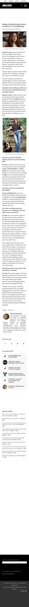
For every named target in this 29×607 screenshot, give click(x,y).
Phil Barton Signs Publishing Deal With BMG (12, 455)
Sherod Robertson (16, 29)
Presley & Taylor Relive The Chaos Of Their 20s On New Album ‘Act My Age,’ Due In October (14, 447)
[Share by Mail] (24, 343)
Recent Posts (11, 310)
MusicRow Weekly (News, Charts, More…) (11, 418)
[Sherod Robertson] (6, 319)
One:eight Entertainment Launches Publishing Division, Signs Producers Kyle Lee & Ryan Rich (14, 423)
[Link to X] (23, 592)
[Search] (21, 5)
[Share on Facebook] (5, 343)
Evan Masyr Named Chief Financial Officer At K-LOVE (13, 433)
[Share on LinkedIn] (18, 343)
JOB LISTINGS (23, 1)
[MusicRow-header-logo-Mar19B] (12, 5)
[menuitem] (5, 1)
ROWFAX (17, 1)
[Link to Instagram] (26, 592)
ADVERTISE (11, 1)
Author (4, 310)
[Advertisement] (13, 469)
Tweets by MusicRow (8, 574)
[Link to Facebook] (21, 592)
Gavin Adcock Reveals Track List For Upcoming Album (14, 442)
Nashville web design (15, 587)
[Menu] (25, 5)
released (14, 79)
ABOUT (5, 1)
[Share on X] (11, 343)
